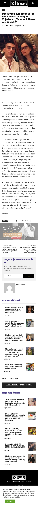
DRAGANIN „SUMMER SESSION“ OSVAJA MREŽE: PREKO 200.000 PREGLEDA (15, 446)
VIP (3, 10)
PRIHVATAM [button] (9, 501)
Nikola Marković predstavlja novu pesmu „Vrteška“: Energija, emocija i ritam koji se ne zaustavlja (15, 458)
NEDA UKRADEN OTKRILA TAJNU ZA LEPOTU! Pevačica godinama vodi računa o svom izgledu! (28, 250)
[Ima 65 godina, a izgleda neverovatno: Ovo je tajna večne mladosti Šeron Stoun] (30, 309)
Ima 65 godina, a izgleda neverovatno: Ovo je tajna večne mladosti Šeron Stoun (14, 310)
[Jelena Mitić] (9, 288)
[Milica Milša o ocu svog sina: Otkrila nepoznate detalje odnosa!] (30, 367)
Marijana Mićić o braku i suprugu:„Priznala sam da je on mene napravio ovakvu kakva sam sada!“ (14, 337)
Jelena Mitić (9, 26)
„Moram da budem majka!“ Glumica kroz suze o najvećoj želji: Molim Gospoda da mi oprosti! (14, 323)
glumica (12, 221)
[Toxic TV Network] (19, 4)
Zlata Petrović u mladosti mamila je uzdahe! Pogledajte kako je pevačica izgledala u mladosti (15, 402)
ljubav (18, 221)
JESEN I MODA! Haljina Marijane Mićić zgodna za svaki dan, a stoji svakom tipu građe (9, 250)
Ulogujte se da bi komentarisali (19, 385)
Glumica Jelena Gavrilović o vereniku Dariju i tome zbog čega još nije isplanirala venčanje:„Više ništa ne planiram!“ (14, 352)
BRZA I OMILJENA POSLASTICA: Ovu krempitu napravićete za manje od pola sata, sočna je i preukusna (15, 416)
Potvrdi (28, 276)
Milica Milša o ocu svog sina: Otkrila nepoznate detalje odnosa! (13, 366)
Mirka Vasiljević (26, 221)
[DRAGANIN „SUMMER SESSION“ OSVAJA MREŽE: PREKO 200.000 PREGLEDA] (32, 446)
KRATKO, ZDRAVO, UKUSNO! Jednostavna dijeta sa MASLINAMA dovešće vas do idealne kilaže (13, 432)
